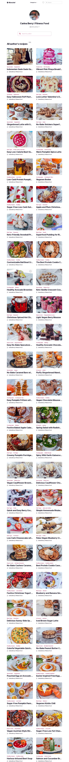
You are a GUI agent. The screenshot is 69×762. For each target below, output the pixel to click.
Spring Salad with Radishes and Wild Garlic (49, 427)
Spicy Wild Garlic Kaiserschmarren (49, 455)
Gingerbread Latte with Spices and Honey (20, 124)
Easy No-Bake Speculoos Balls (20, 345)
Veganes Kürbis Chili (45, 703)
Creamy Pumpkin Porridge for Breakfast (20, 455)
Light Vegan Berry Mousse (48, 317)
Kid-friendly (47, 67)
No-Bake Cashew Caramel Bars (20, 565)
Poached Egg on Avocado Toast (20, 676)
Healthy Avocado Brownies (19, 290)
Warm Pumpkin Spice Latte (48, 152)
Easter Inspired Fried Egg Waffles (49, 676)
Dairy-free (46, 480)
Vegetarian (17, 67)
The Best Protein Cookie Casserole (49, 262)
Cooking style (39, 149)
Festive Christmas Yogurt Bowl (20, 593)
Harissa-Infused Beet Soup (19, 758)
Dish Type (38, 94)
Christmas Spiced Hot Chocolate (20, 317)
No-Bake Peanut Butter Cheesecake (49, 648)
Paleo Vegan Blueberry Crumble (49, 538)
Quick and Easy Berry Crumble (20, 510)
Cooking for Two (49, 177)
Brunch (44, 590)
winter (44, 370)
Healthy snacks (49, 563)
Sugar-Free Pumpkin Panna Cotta (20, 703)
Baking (17, 287)
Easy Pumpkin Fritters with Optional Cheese (20, 400)
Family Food (39, 67)
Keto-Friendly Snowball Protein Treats (20, 234)
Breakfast (16, 618)
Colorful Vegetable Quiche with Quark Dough (20, 648)
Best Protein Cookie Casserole (49, 565)
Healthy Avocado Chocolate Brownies (49, 345)
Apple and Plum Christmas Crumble (49, 207)
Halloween (16, 94)
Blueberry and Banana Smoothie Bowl (49, 593)
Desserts (45, 94)
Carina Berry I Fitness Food (15, 71)
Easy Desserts (18, 342)
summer (44, 618)
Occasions (9, 94)
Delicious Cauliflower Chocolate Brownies (49, 483)
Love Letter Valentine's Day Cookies (49, 97)
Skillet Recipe (48, 452)
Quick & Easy (48, 149)
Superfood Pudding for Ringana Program (49, 234)
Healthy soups (19, 756)
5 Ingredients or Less (49, 315)
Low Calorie (19, 590)
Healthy (18, 204)
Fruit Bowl (15, 535)
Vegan (15, 370)
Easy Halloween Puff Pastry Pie (20, 97)
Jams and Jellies (47, 508)
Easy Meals (17, 728)
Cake (44, 122)
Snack (44, 232)
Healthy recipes (11, 177)
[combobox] (53, 2)
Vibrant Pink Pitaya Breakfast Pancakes (49, 69)
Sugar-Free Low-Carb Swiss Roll (20, 207)
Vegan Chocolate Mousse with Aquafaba (49, 400)
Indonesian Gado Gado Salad (20, 69)
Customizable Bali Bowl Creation (20, 262)
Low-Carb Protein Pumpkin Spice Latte (20, 179)
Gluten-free (46, 287)
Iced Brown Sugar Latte (47, 620)
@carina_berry (34, 27)
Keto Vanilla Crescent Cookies (49, 290)
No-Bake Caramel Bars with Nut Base (20, 372)
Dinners (45, 701)
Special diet (10, 67)
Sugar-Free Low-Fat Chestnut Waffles (49, 731)
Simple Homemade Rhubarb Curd (49, 510)
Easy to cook (39, 315)
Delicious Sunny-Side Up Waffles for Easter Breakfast (20, 620)
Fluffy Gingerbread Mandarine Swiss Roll (49, 372)
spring (44, 425)
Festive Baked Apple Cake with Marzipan (20, 427)
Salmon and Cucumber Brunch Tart (49, 758)
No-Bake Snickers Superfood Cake (49, 124)
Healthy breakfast (50, 673)
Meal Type (38, 232)
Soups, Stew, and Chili (18, 149)
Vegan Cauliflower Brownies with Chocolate (20, 483)
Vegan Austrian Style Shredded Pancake (20, 731)
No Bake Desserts (19, 563)
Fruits (14, 508)
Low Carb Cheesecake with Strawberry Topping (20, 538)
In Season (38, 370)
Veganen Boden (43, 179)
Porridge (15, 452)
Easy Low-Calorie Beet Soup (20, 152)
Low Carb (18, 177)
